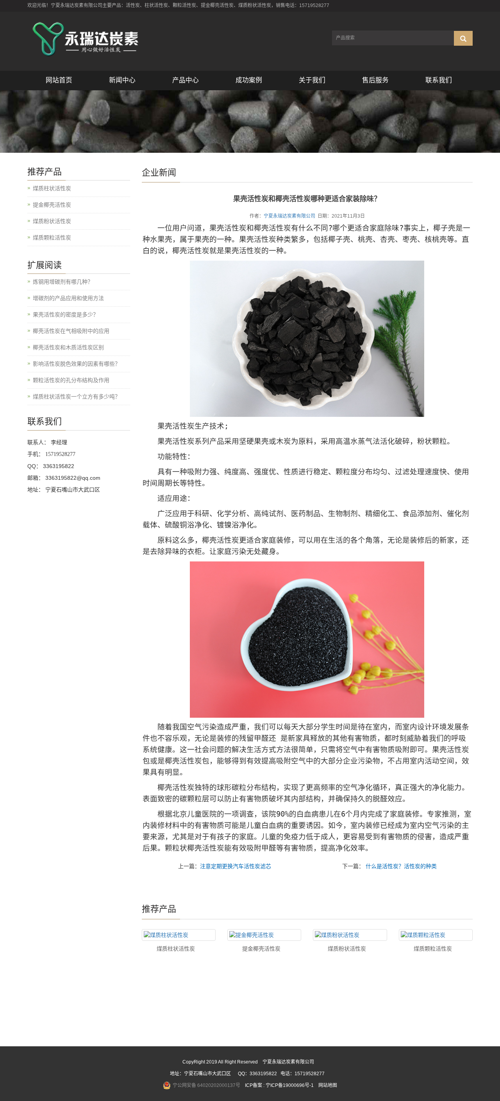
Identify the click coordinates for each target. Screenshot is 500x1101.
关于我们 (312, 80)
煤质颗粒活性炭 (433, 949)
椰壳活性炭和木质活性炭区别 (68, 347)
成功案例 (249, 80)
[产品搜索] (463, 38)
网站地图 (327, 1085)
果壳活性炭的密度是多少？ (65, 314)
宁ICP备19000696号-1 (290, 1085)
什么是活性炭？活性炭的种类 (400, 866)
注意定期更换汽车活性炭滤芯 (235, 866)
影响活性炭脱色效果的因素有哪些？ (76, 364)
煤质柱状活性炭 (176, 949)
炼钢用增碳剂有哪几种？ (63, 282)
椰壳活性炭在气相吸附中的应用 (71, 331)
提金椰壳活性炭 (261, 949)
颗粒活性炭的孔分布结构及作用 (71, 380)
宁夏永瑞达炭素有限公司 (289, 216)
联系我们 (438, 80)
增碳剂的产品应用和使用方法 (68, 298)
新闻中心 (122, 80)
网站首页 (59, 80)
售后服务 (375, 80)
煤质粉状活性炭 (347, 949)
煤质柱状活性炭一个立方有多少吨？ (76, 396)
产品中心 (185, 80)
